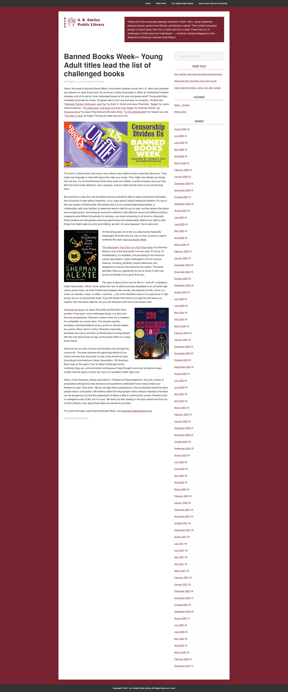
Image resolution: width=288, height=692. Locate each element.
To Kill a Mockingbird (135, 112)
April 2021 (179, 563)
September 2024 (182, 285)
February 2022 (181, 495)
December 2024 (182, 264)
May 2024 (179, 312)
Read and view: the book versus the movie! (195, 80)
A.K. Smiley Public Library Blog (84, 23)
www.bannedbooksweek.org (137, 411)
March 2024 (180, 326)
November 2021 (182, 516)
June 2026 (179, 142)
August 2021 (180, 536)
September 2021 (182, 529)
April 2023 (179, 400)
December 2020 (182, 591)
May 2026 (179, 149)
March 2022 (180, 489)
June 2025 (179, 224)
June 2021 (179, 550)
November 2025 (182, 190)
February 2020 (181, 659)
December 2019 (182, 665)
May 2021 (179, 557)
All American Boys (74, 309)
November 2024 (182, 271)
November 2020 (182, 597)
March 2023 (180, 407)
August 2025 (180, 210)
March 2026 (180, 163)
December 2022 (182, 427)
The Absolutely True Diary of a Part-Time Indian (108, 108)
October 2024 (181, 278)
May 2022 (179, 475)
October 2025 (181, 196)
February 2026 (181, 169)
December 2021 (182, 509)
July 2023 (179, 380)
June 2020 (179, 631)
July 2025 (179, 217)
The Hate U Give (73, 115)
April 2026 (179, 156)
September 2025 (182, 203)
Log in (172, 688)
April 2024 (179, 319)
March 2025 (180, 244)
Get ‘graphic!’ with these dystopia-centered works (198, 74)
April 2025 (179, 237)
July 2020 (179, 625)
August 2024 (180, 292)
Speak (154, 104)
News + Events (181, 104)
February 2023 (181, 414)
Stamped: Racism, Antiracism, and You (85, 104)
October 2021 (181, 523)
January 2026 (181, 176)
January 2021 (181, 584)
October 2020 (181, 604)
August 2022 (180, 455)
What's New (82, 418)
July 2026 (179, 135)
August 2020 (180, 618)
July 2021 (179, 543)
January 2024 (181, 339)
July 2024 (179, 298)
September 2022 (182, 448)
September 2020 (182, 611)
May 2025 (179, 230)
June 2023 (179, 387)
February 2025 (181, 251)
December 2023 (182, 346)
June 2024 (179, 305)
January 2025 (181, 258)
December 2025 (182, 183)
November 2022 (182, 434)
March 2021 (180, 570)
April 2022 (179, 482)
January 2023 (181, 421)
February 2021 (181, 577)
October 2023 (181, 359)
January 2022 (181, 502)
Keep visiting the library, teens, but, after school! (197, 87)
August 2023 (180, 373)
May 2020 (179, 638)
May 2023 (179, 393)
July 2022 (179, 461)
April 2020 (179, 645)
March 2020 (180, 652)
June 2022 (179, 468)
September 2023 (182, 366)
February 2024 (181, 332)
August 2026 (180, 129)
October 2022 (181, 441)
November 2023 (182, 353)
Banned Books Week (135, 239)
